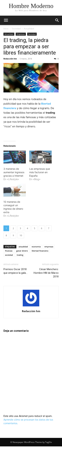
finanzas (8, 250)
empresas (48, 246)
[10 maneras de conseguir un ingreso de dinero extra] (14, 190)
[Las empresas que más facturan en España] (40, 157)
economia (36, 246)
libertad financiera (40, 250)
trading (20, 255)
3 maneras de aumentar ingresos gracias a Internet (13, 172)
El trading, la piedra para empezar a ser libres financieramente (29, 46)
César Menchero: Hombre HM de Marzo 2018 (46, 273)
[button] (5, 20)
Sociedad (16, 28)
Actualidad (29, 28)
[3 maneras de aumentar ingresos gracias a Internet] (14, 157)
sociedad (9, 255)
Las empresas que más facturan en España (39, 172)
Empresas (21, 34)
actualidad (23, 246)
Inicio (5, 28)
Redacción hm (10, 58)
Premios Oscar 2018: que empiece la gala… (15, 271)
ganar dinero (22, 250)
